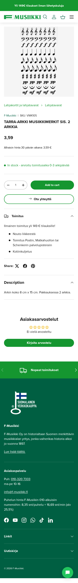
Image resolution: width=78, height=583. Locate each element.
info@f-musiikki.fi (16, 492)
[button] (62, 17)
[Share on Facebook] (25, 266)
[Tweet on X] (17, 266)
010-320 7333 (20, 479)
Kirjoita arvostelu (39, 342)
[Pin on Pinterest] (33, 266)
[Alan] (67, 572)
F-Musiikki (10, 115)
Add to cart (52, 185)
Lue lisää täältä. (14, 451)
